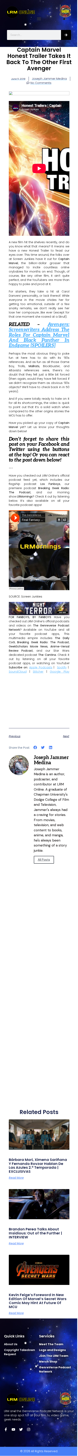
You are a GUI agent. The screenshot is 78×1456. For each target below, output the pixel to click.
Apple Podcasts (40, 667)
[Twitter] (21, 1429)
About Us (10, 1344)
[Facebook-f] (6, 1429)
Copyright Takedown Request (19, 1352)
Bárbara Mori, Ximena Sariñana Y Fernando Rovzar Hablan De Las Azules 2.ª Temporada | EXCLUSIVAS (38, 1165)
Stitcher (38, 672)
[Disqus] (39, 945)
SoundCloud (18, 672)
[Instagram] (28, 1429)
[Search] (66, 35)
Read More (16, 1177)
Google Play (59, 672)
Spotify (62, 667)
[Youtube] (13, 1429)
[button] (39, 18)
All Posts (44, 860)
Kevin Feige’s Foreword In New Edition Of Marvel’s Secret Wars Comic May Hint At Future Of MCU (37, 1300)
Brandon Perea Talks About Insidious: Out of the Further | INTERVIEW (35, 1233)
